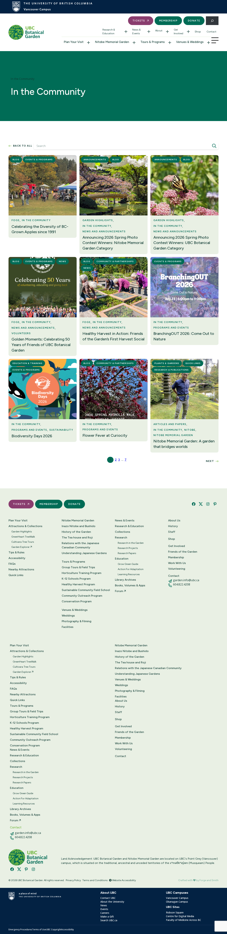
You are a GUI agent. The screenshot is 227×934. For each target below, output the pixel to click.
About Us (174, 520)
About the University (112, 901)
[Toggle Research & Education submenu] (126, 31)
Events (104, 909)
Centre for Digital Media (180, 916)
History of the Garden (76, 531)
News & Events (136, 31)
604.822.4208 (181, 584)
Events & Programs (39, 159)
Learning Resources (129, 574)
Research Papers (127, 553)
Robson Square (175, 912)
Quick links (193, 363)
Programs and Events (171, 327)
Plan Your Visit (74, 42)
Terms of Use (39, 929)
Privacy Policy (73, 880)
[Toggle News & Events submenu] (149, 31)
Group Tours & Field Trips (78, 567)
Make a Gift (107, 916)
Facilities (67, 627)
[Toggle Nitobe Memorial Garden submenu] (134, 42)
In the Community (36, 220)
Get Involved (178, 31)
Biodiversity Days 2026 (32, 436)
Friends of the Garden (182, 551)
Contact (211, 31)
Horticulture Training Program (81, 573)
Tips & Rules (16, 552)
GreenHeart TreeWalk (23, 536)
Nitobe (189, 429)
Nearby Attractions (21, 569)
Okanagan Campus (177, 901)
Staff (171, 531)
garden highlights (97, 220)
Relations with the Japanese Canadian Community (80, 545)
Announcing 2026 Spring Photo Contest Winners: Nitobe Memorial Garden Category (113, 243)
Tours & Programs (152, 42)
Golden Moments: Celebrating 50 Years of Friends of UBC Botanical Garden (41, 345)
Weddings (68, 615)
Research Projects (128, 548)
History (173, 526)
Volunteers (21, 333)
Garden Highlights (21, 531)
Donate (194, 20)
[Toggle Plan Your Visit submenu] (88, 42)
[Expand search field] (212, 20)
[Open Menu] (214, 40)
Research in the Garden (131, 542)
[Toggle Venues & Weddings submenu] (208, 42)
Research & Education (109, 31)
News (62, 261)
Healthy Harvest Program (78, 584)
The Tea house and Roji (77, 537)
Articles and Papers (169, 424)
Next (210, 461)
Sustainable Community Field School (86, 590)
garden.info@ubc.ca (186, 580)
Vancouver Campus (177, 898)
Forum (119, 591)
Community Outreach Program (82, 595)
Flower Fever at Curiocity (104, 435)
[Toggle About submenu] (167, 31)
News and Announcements (104, 231)
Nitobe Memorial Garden (112, 42)
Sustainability (61, 429)
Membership (168, 20)
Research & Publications (171, 370)
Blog (16, 159)
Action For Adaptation (130, 569)
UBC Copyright (53, 929)
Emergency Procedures (20, 929)
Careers (104, 912)
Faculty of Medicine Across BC (183, 920)
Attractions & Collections (25, 526)
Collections (122, 531)
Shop (198, 31)
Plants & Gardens (166, 363)
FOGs (16, 220)
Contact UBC (108, 898)
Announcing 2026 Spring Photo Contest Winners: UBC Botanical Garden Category (181, 243)
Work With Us (177, 563)
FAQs (12, 563)
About (158, 30)
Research (121, 537)
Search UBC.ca (108, 920)
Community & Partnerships (115, 261)
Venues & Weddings (190, 42)
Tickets (138, 20)
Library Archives (125, 579)
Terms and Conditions (95, 880)
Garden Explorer (20, 547)
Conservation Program (77, 601)
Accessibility (17, 558)
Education (121, 558)
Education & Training (27, 363)
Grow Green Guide (128, 564)
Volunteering (176, 568)
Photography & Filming (76, 621)
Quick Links (16, 575)
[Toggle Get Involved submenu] (188, 31)
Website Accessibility (124, 880)
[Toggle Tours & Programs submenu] (170, 42)
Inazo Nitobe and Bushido (78, 526)
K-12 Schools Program (76, 578)
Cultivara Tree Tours (22, 541)
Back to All (22, 145)
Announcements (95, 159)
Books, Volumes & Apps (130, 585)
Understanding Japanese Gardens (84, 553)
